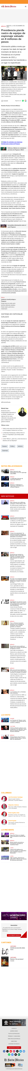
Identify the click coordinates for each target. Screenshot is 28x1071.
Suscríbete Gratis (14, 935)
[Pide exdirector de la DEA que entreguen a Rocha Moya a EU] (5, 507)
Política (12, 446)
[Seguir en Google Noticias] (25, 100)
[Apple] (15, 1054)
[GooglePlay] (19, 1054)
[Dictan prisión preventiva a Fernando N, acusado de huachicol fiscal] (5, 842)
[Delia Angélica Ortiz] (4, 814)
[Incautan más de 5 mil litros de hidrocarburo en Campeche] (5, 522)
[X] (7, 1051)
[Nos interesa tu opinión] (14, 1022)
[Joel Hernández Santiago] (4, 799)
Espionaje (5, 450)
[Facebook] (4, 1051)
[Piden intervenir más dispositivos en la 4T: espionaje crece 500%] (5, 471)
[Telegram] (20, 1051)
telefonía (20, 446)
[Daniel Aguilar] (4, 822)
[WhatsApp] (9, 1054)
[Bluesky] (24, 1051)
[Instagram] (14, 1051)
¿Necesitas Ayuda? (14, 1047)
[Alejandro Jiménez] (4, 806)
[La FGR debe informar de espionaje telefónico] (5, 478)
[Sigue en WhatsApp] (23, 100)
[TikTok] (17, 1051)
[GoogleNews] (12, 1054)
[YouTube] (11, 1051)
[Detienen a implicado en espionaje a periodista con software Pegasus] (5, 485)
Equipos (4, 446)
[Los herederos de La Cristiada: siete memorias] (5, 699)
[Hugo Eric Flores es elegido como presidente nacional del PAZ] (5, 835)
